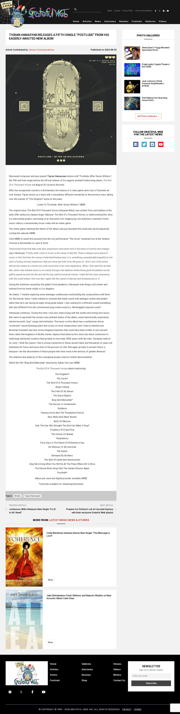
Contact (117, 11)
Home (76, 21)
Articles (87, 21)
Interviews (110, 21)
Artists (18, 496)
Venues (117, 664)
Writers (117, 675)
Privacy (126, 709)
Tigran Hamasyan (32, 496)
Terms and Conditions (143, 11)
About (109, 11)
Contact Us (119, 680)
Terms (137, 709)
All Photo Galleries (147, 116)
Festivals (137, 21)
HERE (82, 204)
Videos (163, 21)
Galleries (150, 21)
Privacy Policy (127, 11)
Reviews (123, 21)
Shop (84, 680)
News (98, 21)
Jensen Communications (41, 49)
